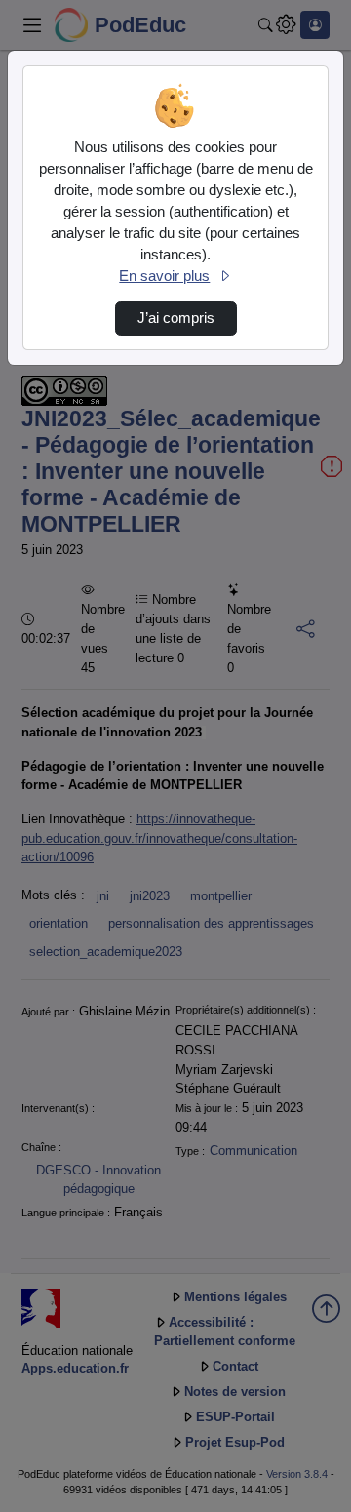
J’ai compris (175, 318)
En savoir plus (164, 276)
